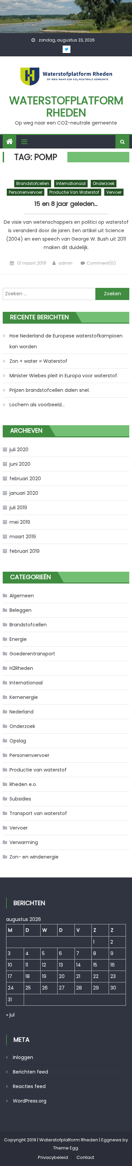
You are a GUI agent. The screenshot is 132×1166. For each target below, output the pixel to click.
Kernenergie (23, 697)
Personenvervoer (25, 192)
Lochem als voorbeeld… (37, 404)
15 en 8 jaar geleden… (66, 204)
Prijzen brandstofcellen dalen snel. (49, 390)
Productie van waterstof (74, 192)
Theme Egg (65, 1148)
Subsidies (20, 798)
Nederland (21, 711)
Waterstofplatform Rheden (66, 106)
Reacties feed (29, 1086)
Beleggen (20, 610)
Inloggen (23, 1057)
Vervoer (114, 192)
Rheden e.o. (23, 784)
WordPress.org (29, 1100)
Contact (85, 1157)
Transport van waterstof (38, 813)
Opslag (17, 740)
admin (65, 263)
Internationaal (71, 183)
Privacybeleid (53, 1157)
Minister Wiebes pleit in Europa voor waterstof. (63, 375)
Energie (18, 639)
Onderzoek (103, 183)
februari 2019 (24, 551)
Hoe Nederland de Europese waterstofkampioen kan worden (66, 341)
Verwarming (23, 842)
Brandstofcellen (32, 183)
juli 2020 (18, 449)
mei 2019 (19, 522)
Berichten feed (30, 1071)
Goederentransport (32, 653)
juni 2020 (19, 464)
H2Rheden (21, 668)
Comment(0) (101, 263)
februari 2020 (25, 478)
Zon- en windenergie (34, 856)
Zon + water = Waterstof (38, 361)
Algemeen (21, 595)
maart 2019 (22, 536)
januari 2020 (23, 493)
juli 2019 (18, 507)
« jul (10, 1014)
